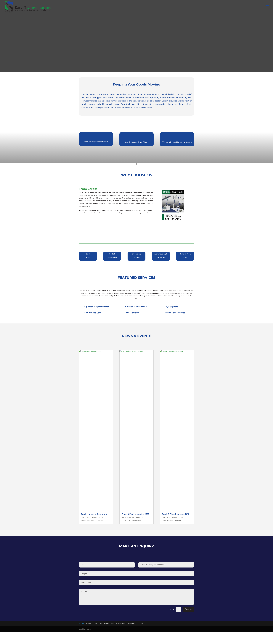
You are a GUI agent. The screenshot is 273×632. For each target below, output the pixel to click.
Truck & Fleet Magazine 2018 (176, 514)
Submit (188, 609)
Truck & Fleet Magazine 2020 (135, 514)
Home (81, 623)
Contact (141, 623)
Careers (89, 623)
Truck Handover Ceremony (94, 514)
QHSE (106, 623)
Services (98, 623)
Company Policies (118, 623)
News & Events (97, 517)
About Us (131, 623)
